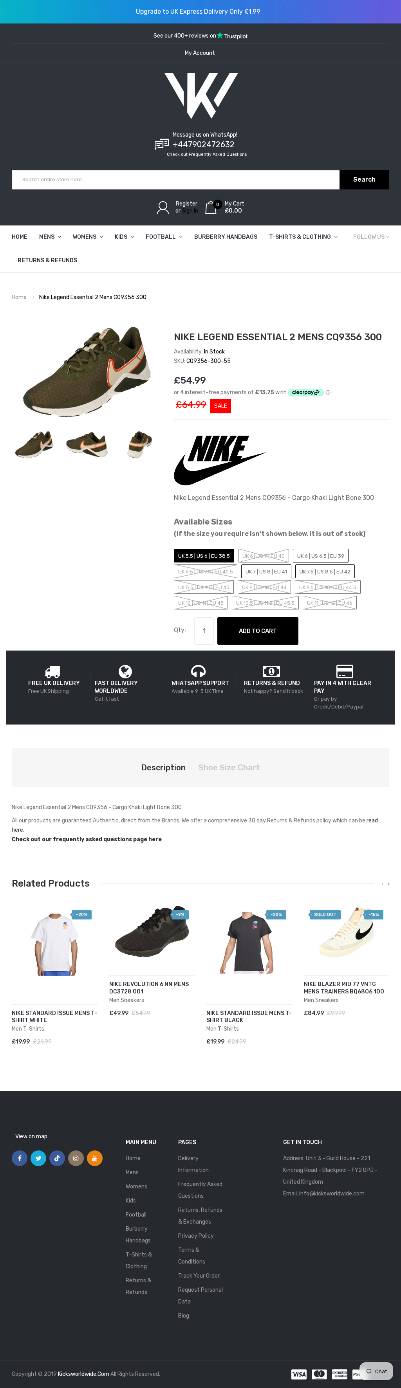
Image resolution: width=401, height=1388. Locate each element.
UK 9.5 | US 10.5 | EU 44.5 (327, 587)
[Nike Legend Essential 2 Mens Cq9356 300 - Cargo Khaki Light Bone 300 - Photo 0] (34, 445)
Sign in (190, 210)
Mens (132, 1172)
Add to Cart (258, 631)
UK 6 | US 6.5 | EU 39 (320, 556)
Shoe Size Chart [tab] (229, 767)
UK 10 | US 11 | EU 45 (201, 603)
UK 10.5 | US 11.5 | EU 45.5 (265, 603)
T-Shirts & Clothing (139, 1260)
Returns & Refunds (138, 1286)
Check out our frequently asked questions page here (87, 839)
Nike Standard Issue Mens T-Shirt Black (249, 1017)
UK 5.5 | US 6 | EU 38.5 (204, 556)
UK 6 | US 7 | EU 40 (263, 556)
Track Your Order (199, 1276)
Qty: (180, 630)
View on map (31, 1136)
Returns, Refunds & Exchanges (200, 1216)
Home (19, 297)
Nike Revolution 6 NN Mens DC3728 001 (149, 988)
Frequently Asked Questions (200, 1190)
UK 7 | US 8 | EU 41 (266, 572)
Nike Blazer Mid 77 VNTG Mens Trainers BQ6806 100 (344, 988)
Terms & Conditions (191, 1256)
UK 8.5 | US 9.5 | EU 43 (203, 587)
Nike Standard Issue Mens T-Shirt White (54, 1017)
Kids (131, 1200)
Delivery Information (193, 1164)
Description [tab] (163, 767)
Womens (136, 1186)
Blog (183, 1315)
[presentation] (383, 884)
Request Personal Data (200, 1296)
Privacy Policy (196, 1236)
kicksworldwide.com (83, 1374)
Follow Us (369, 237)
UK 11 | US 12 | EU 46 (329, 603)
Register (186, 203)
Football (136, 1214)
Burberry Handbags (138, 1235)
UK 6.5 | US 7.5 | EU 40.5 (205, 572)
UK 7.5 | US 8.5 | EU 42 (325, 572)
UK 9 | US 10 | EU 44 (264, 587)
